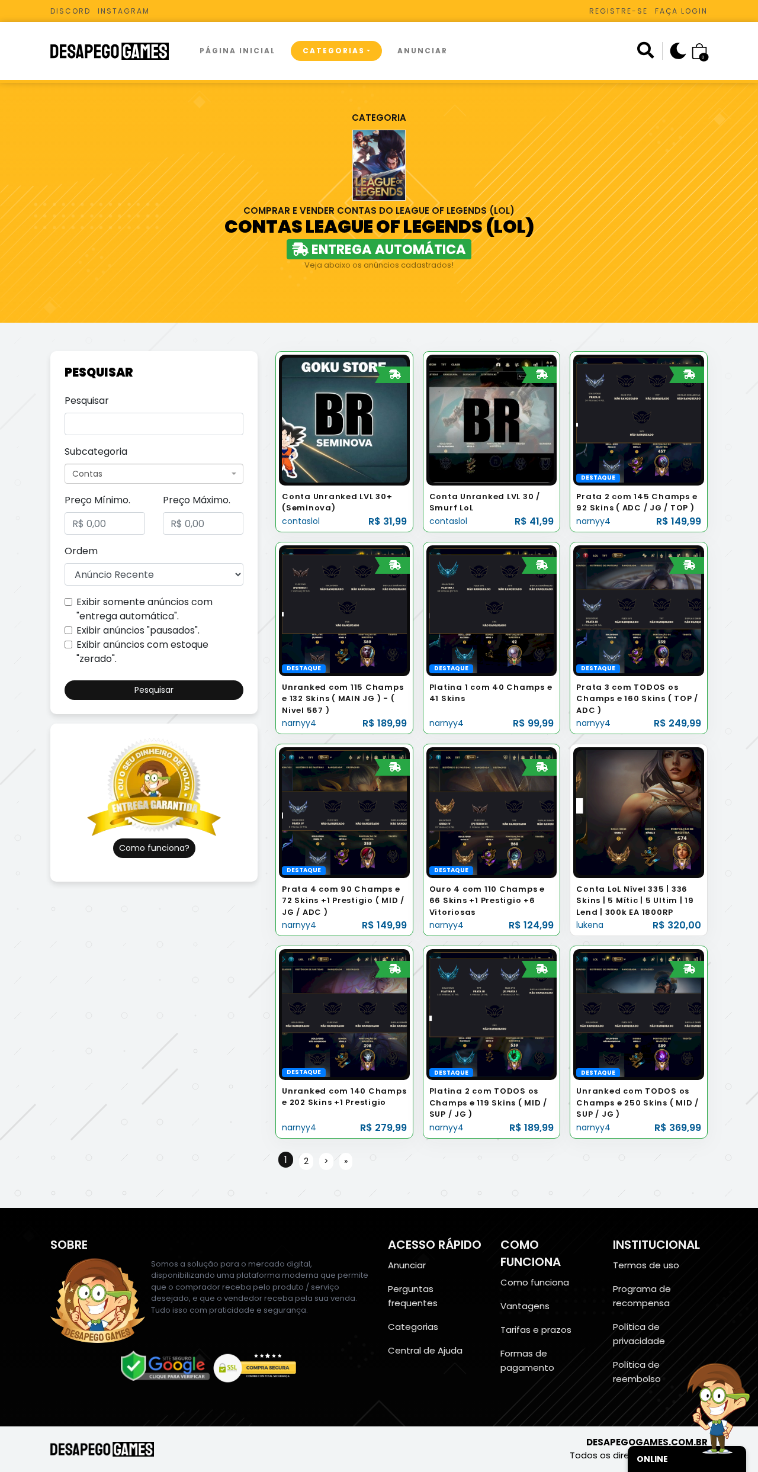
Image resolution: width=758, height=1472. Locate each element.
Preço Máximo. (196, 500)
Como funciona (534, 1282)
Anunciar (422, 51)
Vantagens (525, 1306)
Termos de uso (646, 1265)
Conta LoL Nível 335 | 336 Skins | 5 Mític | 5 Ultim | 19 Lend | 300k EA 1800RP (635, 900)
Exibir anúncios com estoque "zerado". (142, 652)
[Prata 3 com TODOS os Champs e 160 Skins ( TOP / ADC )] (638, 610)
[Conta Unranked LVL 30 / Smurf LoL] (491, 419)
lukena (589, 925)
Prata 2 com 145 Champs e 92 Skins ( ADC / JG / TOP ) (636, 502)
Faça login (681, 11)
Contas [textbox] (87, 474)
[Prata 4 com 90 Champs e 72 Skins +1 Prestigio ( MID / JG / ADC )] (344, 812)
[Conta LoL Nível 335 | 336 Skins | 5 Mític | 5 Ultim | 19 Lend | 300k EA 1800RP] (638, 812)
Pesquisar (87, 400)
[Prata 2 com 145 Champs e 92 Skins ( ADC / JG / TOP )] (638, 419)
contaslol (301, 521)
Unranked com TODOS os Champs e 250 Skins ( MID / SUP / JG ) (637, 1102)
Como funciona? (154, 848)
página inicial (237, 51)
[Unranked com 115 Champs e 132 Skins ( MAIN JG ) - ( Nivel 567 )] (344, 610)
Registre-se (618, 11)
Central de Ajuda (425, 1350)
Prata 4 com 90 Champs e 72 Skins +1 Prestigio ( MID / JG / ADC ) (343, 900)
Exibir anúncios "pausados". (138, 630)
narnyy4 (593, 521)
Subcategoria (96, 451)
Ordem (81, 551)
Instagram (124, 11)
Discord (70, 11)
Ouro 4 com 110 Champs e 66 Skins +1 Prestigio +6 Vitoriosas (487, 900)
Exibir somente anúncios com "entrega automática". (144, 609)
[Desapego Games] (117, 51)
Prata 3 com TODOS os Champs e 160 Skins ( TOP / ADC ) (637, 699)
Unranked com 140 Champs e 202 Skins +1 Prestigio (344, 1096)
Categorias (334, 51)
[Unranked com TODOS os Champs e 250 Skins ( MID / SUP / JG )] (638, 1014)
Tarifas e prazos (535, 1329)
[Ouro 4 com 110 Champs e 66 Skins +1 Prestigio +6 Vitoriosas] (491, 812)
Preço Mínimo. (97, 500)
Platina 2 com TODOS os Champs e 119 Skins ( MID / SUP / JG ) (488, 1102)
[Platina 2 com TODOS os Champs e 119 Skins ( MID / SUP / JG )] (491, 1014)
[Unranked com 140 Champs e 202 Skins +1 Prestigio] (344, 1014)
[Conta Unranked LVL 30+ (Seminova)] (344, 419)
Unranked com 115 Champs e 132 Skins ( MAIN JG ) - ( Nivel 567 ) (342, 699)
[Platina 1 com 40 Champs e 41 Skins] (491, 610)
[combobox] (154, 474)
